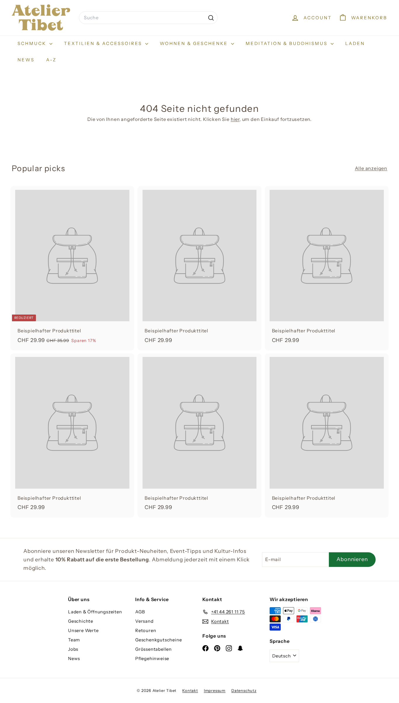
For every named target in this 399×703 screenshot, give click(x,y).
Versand (144, 621)
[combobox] (148, 17)
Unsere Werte (83, 630)
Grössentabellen (153, 649)
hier (235, 119)
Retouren (145, 630)
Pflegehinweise (152, 658)
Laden (355, 43)
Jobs (73, 649)
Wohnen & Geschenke (195, 43)
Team (74, 640)
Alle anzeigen (371, 168)
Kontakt (190, 690)
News (26, 60)
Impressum (214, 690)
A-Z (51, 60)
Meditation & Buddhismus (287, 43)
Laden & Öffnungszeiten (95, 612)
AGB (140, 612)
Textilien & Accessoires (104, 43)
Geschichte (80, 621)
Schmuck (33, 43)
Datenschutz (243, 690)
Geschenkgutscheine (158, 640)
